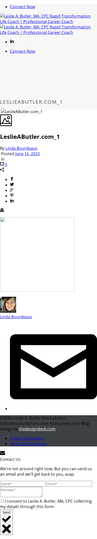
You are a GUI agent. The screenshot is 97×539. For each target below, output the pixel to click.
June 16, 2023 (27, 153)
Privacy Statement (27, 438)
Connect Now (22, 6)
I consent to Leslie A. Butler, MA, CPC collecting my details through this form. (46, 503)
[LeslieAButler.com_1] (0, 111)
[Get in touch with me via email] (53, 408)
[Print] (2, 210)
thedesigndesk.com (37, 429)
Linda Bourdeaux (21, 148)
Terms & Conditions (28, 443)
